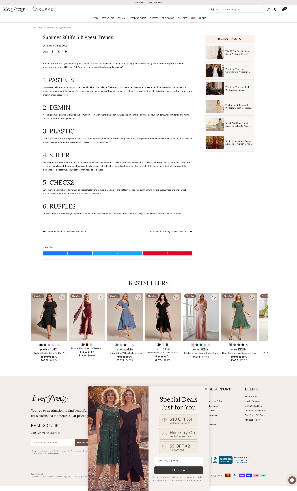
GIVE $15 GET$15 (253, 406)
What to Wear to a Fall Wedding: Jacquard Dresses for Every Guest (238, 90)
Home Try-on (251, 396)
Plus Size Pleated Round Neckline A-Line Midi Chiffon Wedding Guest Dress (49, 353)
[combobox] (239, 9)
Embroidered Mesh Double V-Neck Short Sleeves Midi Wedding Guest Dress (163, 352)
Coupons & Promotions (255, 410)
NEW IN (94, 18)
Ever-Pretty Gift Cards (255, 415)
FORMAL (122, 18)
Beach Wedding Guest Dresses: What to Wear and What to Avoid (237, 126)
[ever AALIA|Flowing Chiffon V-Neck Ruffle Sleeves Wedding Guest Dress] (125, 317)
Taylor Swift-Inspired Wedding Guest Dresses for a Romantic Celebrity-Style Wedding (238, 109)
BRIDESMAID (168, 18)
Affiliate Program (252, 420)
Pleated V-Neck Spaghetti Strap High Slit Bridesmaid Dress (200, 353)
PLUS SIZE (182, 18)
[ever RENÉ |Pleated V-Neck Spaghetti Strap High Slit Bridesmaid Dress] (201, 317)
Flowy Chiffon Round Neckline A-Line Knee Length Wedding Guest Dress (238, 353)
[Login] (268, 9)
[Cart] (283, 9)
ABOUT (202, 18)
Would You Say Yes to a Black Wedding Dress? (237, 52)
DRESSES (154, 18)
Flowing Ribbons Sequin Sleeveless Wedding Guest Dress (86, 348)
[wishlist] (276, 9)
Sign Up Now (84, 442)
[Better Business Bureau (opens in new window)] (230, 460)
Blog (40, 28)
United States (47, 477)
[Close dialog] (206, 389)
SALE (193, 18)
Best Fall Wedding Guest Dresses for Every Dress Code (238, 144)
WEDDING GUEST (138, 18)
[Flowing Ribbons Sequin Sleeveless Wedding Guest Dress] (87, 317)
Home (33, 28)
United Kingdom (63, 477)
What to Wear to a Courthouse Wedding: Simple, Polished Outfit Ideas (237, 73)
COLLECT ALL (178, 470)
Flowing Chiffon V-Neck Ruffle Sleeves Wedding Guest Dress (125, 353)
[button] (62, 297)
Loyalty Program (252, 401)
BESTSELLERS (108, 18)
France (77, 477)
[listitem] (52, 52)
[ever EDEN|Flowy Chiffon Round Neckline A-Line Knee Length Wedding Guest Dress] (239, 317)
